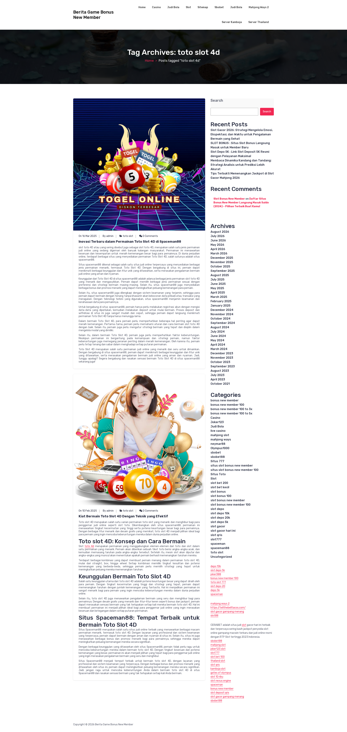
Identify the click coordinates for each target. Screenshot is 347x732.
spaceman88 (220, 548)
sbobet (216, 452)
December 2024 (222, 310)
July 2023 (217, 375)
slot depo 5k (219, 522)
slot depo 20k (220, 517)
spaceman (218, 543)
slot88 (214, 615)
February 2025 (221, 301)
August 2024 (220, 327)
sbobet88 (218, 457)
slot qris (216, 535)
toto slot (128, 236)
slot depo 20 (218, 586)
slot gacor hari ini (223, 530)
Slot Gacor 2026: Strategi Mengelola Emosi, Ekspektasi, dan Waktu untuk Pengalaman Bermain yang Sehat (242, 134)
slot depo (217, 509)
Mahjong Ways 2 (259, 7)
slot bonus (218, 491)
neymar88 (218, 444)
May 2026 (217, 244)
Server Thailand (258, 22)
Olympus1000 (220, 448)
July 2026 (218, 236)
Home (141, 7)
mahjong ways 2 (220, 603)
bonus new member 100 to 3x (231, 409)
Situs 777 (217, 461)
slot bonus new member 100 (230, 504)
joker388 (216, 574)
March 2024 (219, 349)
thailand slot (218, 660)
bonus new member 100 (227, 404)
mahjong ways (221, 439)
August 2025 (220, 275)
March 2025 (219, 297)
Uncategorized (221, 556)
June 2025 (218, 284)
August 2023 (220, 370)
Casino (156, 7)
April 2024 (218, 344)
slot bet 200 (219, 483)
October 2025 (220, 266)
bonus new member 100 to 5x (231, 413)
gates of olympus (221, 672)
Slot (188, 7)
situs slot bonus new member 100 (234, 470)
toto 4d (89, 546)
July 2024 (218, 331)
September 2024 (223, 323)
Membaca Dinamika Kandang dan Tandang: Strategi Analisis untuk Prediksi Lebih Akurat (241, 165)
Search (217, 100)
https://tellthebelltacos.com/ (228, 607)
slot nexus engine (221, 680)
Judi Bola (173, 7)
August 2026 (220, 231)
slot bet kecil (220, 487)
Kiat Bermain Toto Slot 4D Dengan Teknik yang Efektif (123, 516)
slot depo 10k (220, 513)
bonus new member (225, 400)
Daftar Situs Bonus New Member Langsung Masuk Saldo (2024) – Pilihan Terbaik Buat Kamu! (241, 202)
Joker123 (217, 422)
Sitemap (203, 7)
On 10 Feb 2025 (88, 510)
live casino (218, 431)
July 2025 (217, 279)
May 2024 (217, 340)
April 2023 (218, 379)
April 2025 (218, 292)
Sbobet (219, 7)
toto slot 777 (218, 582)
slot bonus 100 (221, 496)
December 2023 (222, 353)
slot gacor (218, 526)
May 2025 (217, 288)
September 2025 (223, 271)
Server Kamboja (232, 22)
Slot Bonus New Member (229, 198)
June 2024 (218, 336)
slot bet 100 (218, 656)
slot (244, 624)
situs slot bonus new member (232, 465)
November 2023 (222, 357)
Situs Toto (218, 474)
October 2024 (220, 318)
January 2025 (220, 305)
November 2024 (222, 314)
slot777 (216, 539)
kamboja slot (218, 668)
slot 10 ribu (217, 676)
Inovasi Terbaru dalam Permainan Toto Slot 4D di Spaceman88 (130, 242)
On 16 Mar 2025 (88, 236)
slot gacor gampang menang (227, 611)
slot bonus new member (228, 500)
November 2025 (222, 262)
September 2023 (223, 366)
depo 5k (215, 590)
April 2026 (218, 249)
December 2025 (222, 258)
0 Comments (150, 236)
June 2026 (218, 240)
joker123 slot (218, 648)
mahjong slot (220, 435)
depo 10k (216, 566)
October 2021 (220, 383)
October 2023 (220, 362)
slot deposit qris (220, 692)
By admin (108, 236)
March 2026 (219, 253)
